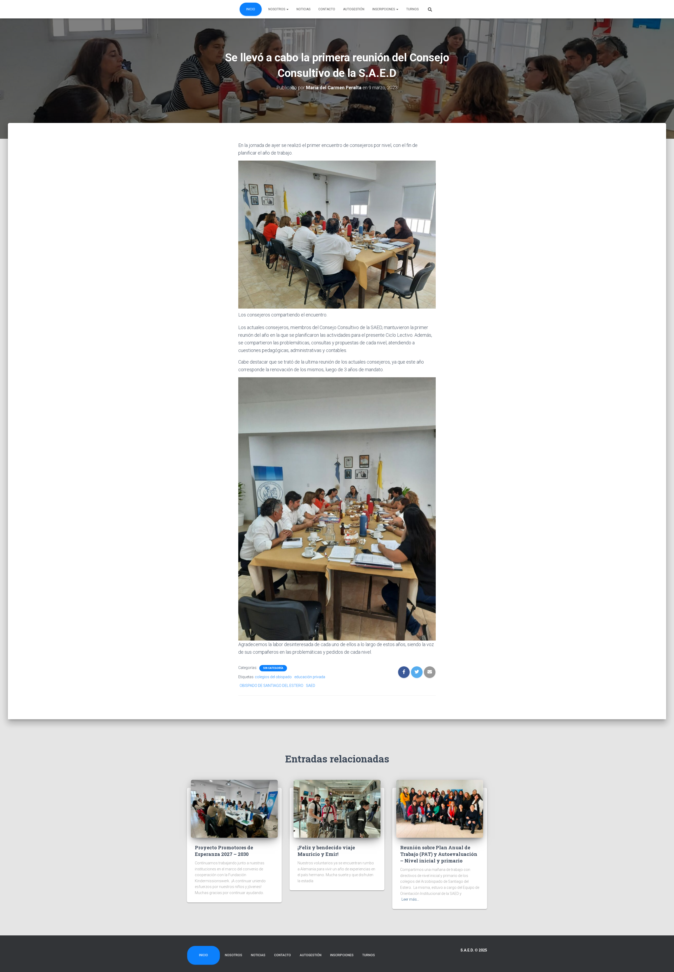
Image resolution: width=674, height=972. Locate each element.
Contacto (326, 9)
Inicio (250, 9)
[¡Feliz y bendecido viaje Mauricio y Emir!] (337, 808)
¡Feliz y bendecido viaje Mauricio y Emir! (326, 850)
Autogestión (353, 9)
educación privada (309, 677)
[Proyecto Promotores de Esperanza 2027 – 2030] (234, 808)
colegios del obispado (273, 677)
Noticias (303, 9)
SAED (310, 685)
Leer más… (410, 899)
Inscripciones (384, 9)
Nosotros (277, 9)
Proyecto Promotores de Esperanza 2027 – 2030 (224, 850)
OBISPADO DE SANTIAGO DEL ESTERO (271, 685)
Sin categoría (273, 668)
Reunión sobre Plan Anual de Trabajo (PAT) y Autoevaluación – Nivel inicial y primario (438, 854)
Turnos (412, 9)
